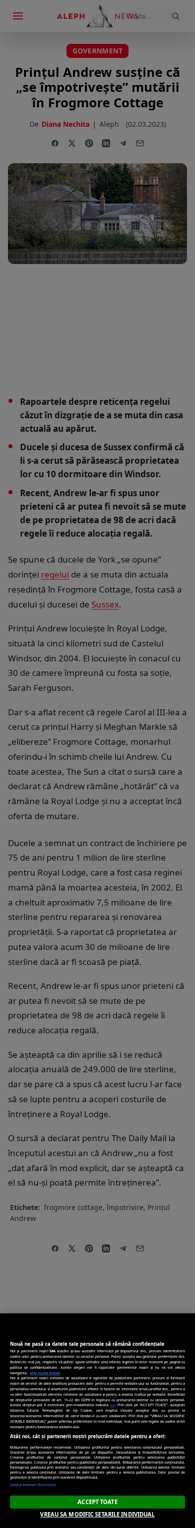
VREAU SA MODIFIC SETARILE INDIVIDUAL (97, 1514)
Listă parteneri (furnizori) (33, 1484)
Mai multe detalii (45, 1372)
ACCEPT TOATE (97, 1502)
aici (113, 1404)
